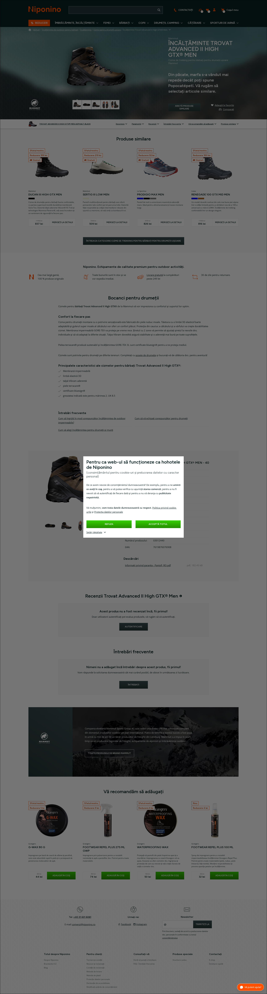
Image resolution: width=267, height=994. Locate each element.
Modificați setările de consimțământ (102, 987)
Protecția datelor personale (108, 512)
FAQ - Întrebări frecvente (144, 964)
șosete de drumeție (146, 355)
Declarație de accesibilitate (98, 983)
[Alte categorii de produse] (170, 29)
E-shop (212, 960)
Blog (46, 967)
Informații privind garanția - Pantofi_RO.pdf (148, 565)
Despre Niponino (51, 960)
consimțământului (170, 938)
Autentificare (214, 10)
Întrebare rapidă (216, 964)
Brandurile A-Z (50, 964)
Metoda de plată (94, 975)
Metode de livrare (94, 971)
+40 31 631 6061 (82, 917)
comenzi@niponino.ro (83, 924)
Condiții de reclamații (95, 967)
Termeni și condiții (94, 960)
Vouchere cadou (179, 960)
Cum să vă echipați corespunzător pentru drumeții (161, 418)
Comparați (200, 10)
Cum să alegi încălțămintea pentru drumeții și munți (85, 430)
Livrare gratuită (155, 275)
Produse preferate (207, 10)
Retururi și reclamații (95, 964)
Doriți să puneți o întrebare (145, 960)
